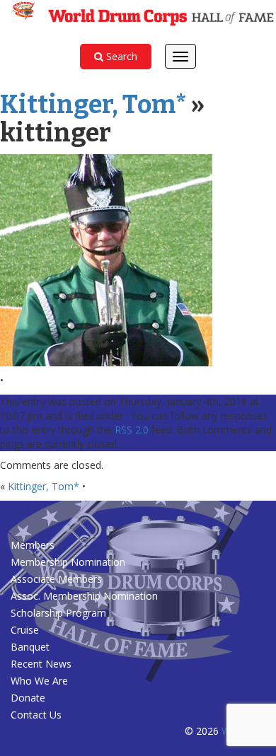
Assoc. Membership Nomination (84, 596)
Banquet (30, 646)
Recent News (41, 663)
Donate (28, 697)
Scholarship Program (58, 613)
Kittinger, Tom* (93, 104)
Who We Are (39, 680)
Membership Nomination (68, 562)
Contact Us (36, 714)
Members (32, 545)
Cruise (25, 629)
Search (120, 56)
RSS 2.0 (132, 429)
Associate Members (56, 579)
